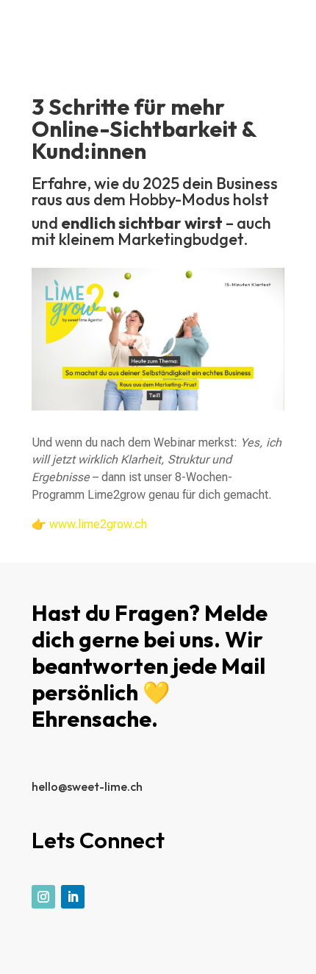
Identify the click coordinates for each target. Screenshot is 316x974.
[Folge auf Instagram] (43, 897)
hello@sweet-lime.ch (87, 786)
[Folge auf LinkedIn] (73, 897)
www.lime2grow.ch (98, 524)
